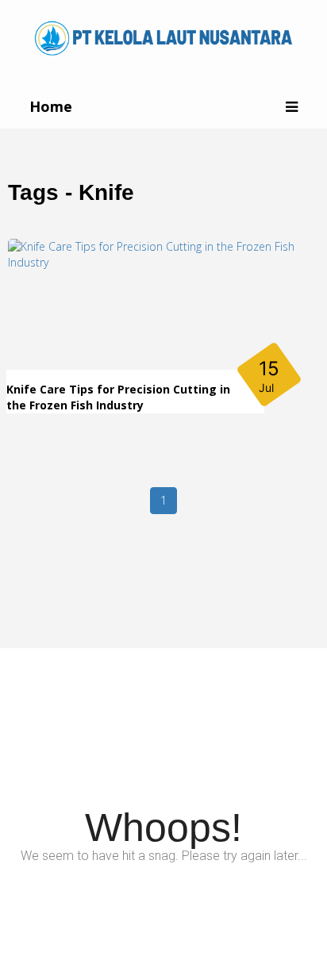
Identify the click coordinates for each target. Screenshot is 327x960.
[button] (291, 107)
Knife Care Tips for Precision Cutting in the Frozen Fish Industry (118, 397)
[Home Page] (163, 36)
